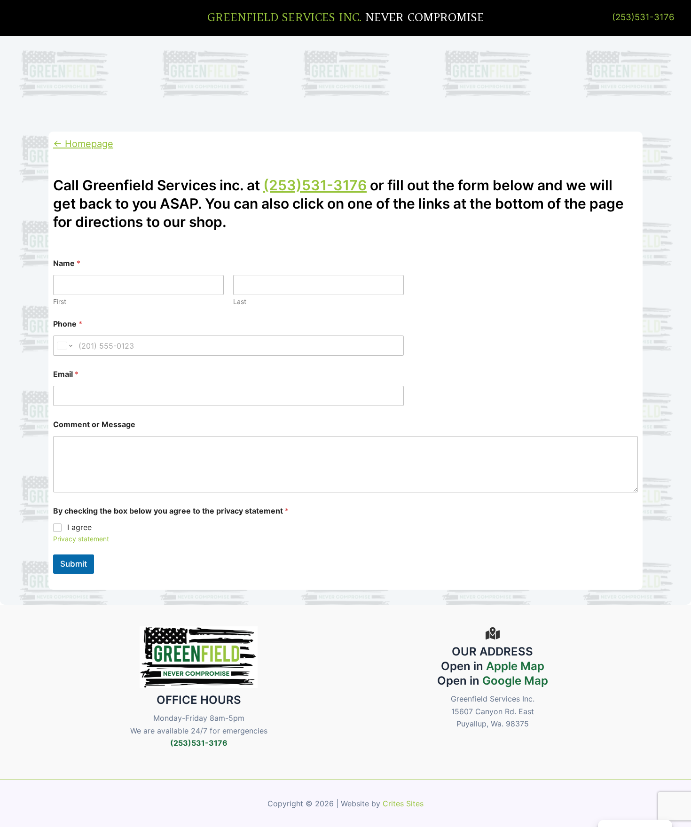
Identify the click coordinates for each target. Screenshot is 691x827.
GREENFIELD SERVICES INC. (284, 17)
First (59, 301)
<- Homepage (83, 143)
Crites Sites (403, 803)
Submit (73, 564)
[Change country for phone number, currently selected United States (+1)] (64, 345)
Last (239, 301)
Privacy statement (81, 539)
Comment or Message (94, 424)
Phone (67, 324)
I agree (79, 527)
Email (66, 374)
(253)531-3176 (643, 17)
